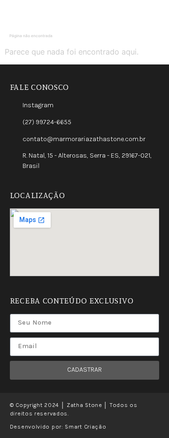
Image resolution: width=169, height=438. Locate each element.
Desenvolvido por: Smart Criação (58, 426)
